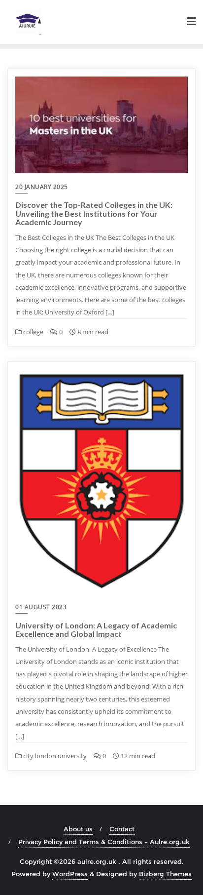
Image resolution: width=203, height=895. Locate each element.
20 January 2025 (41, 187)
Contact (122, 829)
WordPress (70, 874)
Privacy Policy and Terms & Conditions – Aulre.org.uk (104, 842)
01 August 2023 (41, 607)
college (32, 331)
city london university (54, 755)
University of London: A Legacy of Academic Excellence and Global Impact (96, 630)
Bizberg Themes (165, 874)
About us (78, 829)
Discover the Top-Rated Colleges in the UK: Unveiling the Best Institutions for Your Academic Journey (93, 213)
